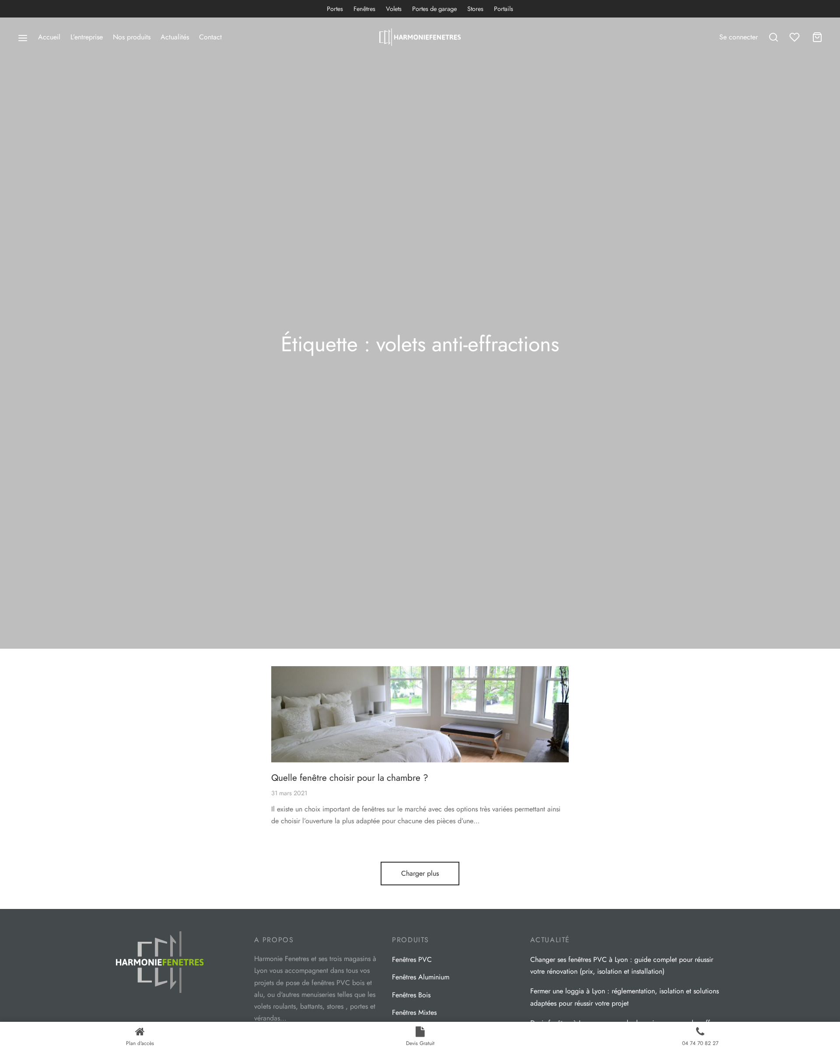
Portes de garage (434, 8)
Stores (475, 8)
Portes (335, 8)
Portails (503, 8)
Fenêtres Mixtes (414, 1012)
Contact (210, 37)
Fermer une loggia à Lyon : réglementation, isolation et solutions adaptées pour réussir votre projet (624, 997)
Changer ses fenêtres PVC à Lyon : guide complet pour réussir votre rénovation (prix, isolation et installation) (621, 965)
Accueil (49, 37)
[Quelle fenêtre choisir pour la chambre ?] (420, 714)
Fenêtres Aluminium (420, 977)
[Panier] (817, 37)
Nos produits (131, 37)
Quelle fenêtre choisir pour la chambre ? (349, 777)
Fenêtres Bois (411, 995)
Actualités (175, 37)
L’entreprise (86, 37)
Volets (394, 8)
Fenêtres (364, 8)
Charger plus (420, 873)
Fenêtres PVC (412, 959)
